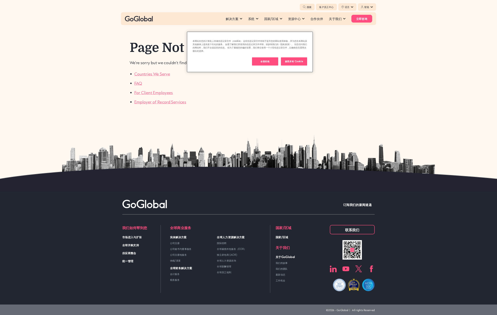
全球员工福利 (224, 272)
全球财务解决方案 (181, 268)
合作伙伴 (316, 19)
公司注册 (175, 243)
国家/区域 (271, 19)
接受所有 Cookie (294, 61)
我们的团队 (282, 268)
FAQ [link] (138, 83)
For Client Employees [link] (153, 92)
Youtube (345, 268)
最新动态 (280, 274)
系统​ (251, 19)
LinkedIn (333, 268)
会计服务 (175, 274)
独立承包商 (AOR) (227, 254)
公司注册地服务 (178, 254)
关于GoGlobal (285, 257)
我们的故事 (282, 263)
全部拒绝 (265, 61)
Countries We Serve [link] (152, 73)
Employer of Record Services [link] (160, 101)
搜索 (309, 7)
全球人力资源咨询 (226, 260)
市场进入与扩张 (132, 237)
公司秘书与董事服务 (181, 249)
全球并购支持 (130, 245)
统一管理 (127, 261)
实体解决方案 (178, 237)
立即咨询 (361, 19)
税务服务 (175, 280)
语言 (347, 7)
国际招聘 (221, 243)
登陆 (366, 7)
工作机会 (280, 280)
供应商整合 (129, 253)
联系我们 (352, 229)
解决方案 (232, 19)
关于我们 (335, 19)
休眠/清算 (175, 260)
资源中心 (294, 19)
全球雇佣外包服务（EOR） (231, 249)
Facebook (371, 268)
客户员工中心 (326, 7)
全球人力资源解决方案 (231, 237)
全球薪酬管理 (224, 266)
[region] (250, 52)
